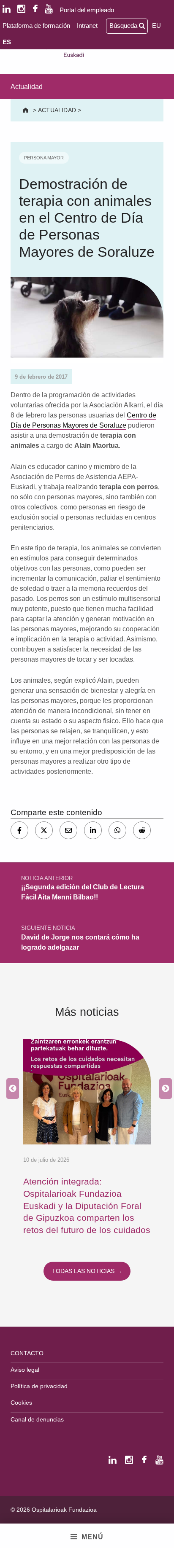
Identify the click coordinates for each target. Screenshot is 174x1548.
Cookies (21, 1402)
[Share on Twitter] (44, 830)
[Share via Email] (68, 830)
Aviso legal (25, 1369)
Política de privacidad (39, 1386)
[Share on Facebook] (19, 830)
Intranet (87, 25)
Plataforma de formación (36, 25)
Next (163, 1088)
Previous (10, 1088)
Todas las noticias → (87, 1271)
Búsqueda (124, 25)
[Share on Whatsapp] (117, 830)
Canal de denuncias (37, 1419)
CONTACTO (27, 1353)
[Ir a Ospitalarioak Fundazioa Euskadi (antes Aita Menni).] (26, 110)
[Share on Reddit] (142, 830)
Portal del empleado (87, 9)
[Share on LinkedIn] (93, 830)
